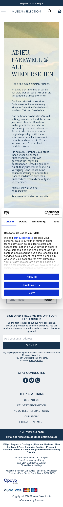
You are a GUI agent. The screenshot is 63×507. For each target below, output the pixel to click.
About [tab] (55, 221)
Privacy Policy (36, 360)
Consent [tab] (9, 221)
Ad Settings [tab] (39, 221)
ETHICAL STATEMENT (31, 422)
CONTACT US (31, 400)
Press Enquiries (26, 447)
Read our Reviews (43, 444)
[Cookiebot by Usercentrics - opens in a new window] (45, 213)
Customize (29, 284)
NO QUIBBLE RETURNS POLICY (31, 411)
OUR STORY (31, 416)
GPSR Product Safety (47, 449)
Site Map (31, 452)
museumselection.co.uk (31, 137)
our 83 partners (23, 237)
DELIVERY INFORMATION (31, 405)
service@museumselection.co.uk (35, 436)
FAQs (6, 444)
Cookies (40, 447)
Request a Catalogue (21, 444)
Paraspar (39, 500)
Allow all (32, 277)
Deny (32, 292)
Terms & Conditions (24, 449)
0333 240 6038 (35, 432)
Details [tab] (23, 221)
